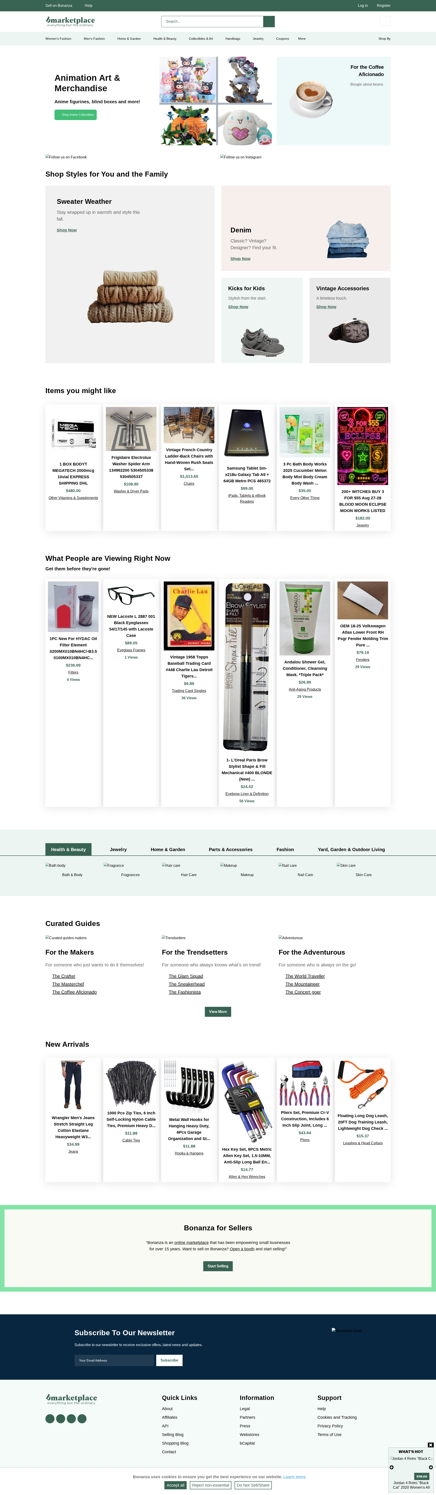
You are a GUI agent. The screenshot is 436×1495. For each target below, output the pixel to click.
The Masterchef (68, 984)
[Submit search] (269, 21)
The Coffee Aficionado (74, 992)
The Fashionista (185, 992)
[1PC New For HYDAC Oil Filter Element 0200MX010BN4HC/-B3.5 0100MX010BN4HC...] (73, 693)
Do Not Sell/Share (253, 1485)
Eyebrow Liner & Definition (247, 794)
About (167, 1408)
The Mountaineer (302, 984)
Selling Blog (172, 1434)
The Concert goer (303, 992)
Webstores (249, 1434)
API (165, 1426)
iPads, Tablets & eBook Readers (247, 498)
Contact (169, 1452)
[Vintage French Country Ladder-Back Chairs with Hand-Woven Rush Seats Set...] (189, 468)
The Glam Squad (186, 976)
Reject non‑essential (210, 1485)
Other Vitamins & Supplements (73, 498)
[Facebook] (49, 1418)
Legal (245, 1408)
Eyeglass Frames (131, 650)
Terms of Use (329, 1434)
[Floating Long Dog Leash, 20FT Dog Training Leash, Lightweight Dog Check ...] (362, 1120)
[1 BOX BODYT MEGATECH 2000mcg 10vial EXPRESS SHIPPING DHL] (73, 468)
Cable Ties (131, 1140)
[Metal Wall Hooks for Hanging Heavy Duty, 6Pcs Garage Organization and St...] (189, 1120)
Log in (363, 5)
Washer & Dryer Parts (131, 491)
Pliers (305, 1140)
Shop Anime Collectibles (78, 114)
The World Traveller (305, 976)
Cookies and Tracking (337, 1417)
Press (245, 1426)
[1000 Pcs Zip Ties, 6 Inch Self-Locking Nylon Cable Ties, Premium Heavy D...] (131, 1120)
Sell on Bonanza (58, 5)
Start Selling (218, 1266)
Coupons (282, 38)
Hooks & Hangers (189, 1153)
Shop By (385, 38)
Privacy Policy (330, 1426)
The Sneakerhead (187, 984)
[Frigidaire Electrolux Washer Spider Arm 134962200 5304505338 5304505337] (131, 468)
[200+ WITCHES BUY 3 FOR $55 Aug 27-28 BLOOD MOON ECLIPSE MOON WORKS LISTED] (362, 468)
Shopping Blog (175, 1443)
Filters (73, 672)
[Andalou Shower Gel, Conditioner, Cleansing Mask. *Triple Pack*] (304, 693)
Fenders (362, 660)
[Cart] (385, 21)
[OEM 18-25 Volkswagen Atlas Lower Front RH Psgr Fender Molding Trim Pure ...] (362, 693)
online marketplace (191, 1242)
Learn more (294, 1477)
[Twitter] (60, 1418)
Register (384, 5)
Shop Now (67, 230)
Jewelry (258, 38)
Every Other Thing (305, 498)
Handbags (232, 38)
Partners (247, 1417)
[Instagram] (82, 1418)
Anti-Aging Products (305, 689)
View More (218, 1012)
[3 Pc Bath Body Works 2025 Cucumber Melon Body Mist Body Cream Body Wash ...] (304, 468)
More (302, 38)
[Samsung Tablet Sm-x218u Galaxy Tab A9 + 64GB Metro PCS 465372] (247, 468)
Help (88, 5)
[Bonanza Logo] (70, 21)
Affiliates (169, 1417)
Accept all (175, 1485)
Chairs (189, 483)
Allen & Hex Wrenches (247, 1177)
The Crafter (63, 976)
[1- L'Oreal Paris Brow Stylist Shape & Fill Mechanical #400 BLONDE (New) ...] (247, 693)
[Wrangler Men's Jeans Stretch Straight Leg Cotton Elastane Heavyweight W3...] (73, 1120)
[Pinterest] (71, 1418)
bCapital (247, 1443)
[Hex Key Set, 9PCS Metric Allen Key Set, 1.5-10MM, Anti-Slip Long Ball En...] (247, 1120)
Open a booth (242, 1249)
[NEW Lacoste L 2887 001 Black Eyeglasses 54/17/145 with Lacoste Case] (131, 693)
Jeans (73, 1151)
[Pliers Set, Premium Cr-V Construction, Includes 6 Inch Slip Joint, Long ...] (304, 1120)
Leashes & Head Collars (363, 1143)
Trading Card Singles (189, 691)
